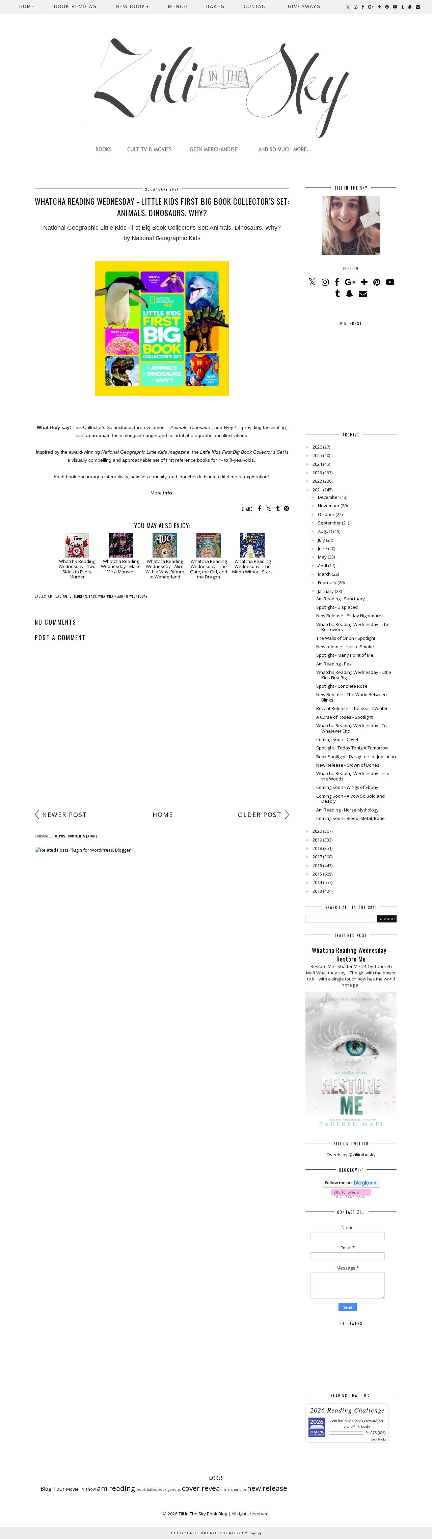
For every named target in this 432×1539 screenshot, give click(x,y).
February (327, 582)
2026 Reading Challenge (347, 1409)
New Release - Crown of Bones (347, 765)
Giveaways (304, 6)
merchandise (235, 1489)
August (325, 531)
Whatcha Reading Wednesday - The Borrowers (352, 627)
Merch (177, 6)
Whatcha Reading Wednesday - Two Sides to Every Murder (77, 569)
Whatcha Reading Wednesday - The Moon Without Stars (252, 566)
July (321, 540)
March (324, 574)
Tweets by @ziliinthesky (351, 1154)
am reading (58, 596)
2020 (317, 831)
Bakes (215, 6)
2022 (317, 481)
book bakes (147, 1489)
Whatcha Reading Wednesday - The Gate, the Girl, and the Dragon (208, 569)
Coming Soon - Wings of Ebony (347, 787)
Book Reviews (75, 6)
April (322, 566)
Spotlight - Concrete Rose (342, 686)
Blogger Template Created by (216, 1533)
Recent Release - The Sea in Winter (352, 708)
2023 (317, 472)
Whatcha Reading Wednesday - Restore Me (351, 954)
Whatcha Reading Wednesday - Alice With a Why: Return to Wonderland (164, 569)
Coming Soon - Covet (337, 739)
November (329, 506)
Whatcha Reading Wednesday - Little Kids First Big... (353, 675)
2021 (317, 490)
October (326, 514)
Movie (72, 1489)
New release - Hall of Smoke (345, 647)
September (329, 523)
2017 (317, 857)
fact (92, 596)
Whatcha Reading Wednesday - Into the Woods (352, 776)
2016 (317, 865)
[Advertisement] (162, 754)
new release (267, 1488)
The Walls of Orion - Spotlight (345, 638)
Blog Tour (52, 1488)
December (328, 497)
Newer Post (64, 814)
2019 (317, 840)
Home (27, 6)
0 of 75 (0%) (376, 1433)
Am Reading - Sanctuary (340, 599)
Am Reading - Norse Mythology (347, 810)
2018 (317, 848)
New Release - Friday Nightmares (350, 615)
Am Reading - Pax (334, 664)
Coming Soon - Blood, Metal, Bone (350, 818)
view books (378, 1439)
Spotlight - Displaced (337, 607)
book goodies (169, 1489)
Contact (256, 6)
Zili (334, 1420)
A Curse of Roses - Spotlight (344, 717)
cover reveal (202, 1488)
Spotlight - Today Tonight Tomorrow (352, 748)
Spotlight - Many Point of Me (344, 655)
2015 (317, 874)
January (326, 591)
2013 (317, 891)
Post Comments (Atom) (78, 835)
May (322, 557)
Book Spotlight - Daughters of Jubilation (356, 756)
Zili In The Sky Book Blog (202, 1514)
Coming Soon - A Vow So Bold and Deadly (350, 798)
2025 (317, 455)
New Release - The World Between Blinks (351, 697)
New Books (132, 6)
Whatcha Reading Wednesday (123, 596)
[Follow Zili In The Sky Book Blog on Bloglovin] (351, 1186)
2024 (317, 464)
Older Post (260, 814)
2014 (317, 882)
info (167, 492)
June (322, 548)
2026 (317, 447)
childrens (78, 596)
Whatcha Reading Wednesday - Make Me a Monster (121, 566)
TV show (88, 1489)
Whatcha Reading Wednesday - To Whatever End (351, 728)
